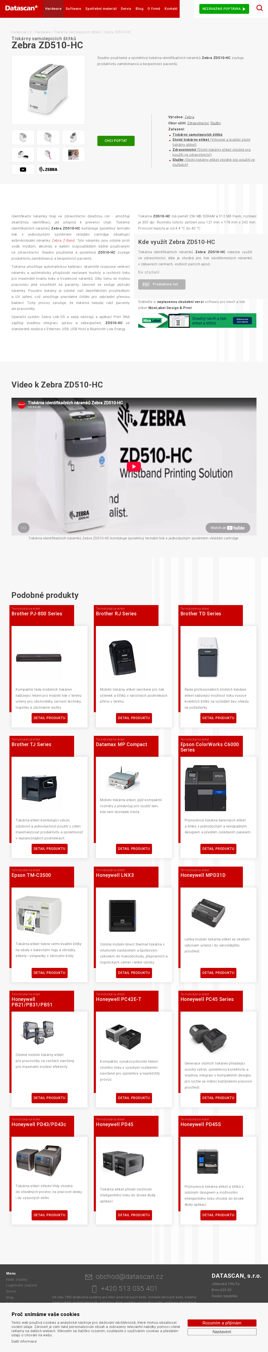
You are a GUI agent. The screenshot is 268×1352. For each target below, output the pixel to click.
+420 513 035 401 (129, 1288)
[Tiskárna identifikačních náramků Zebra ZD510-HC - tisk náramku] (48, 137)
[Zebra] (48, 169)
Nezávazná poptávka (221, 9)
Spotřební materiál (101, 9)
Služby (215, 123)
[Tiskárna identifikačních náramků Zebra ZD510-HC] (48, 90)
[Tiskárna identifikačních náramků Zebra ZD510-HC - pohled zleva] (73, 137)
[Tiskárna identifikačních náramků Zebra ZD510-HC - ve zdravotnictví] (73, 154)
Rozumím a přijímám (221, 1323)
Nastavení (222, 1331)
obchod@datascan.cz (129, 1276)
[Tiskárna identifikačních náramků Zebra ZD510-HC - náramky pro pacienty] (23, 154)
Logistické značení (21, 1285)
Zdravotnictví (198, 123)
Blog (139, 9)
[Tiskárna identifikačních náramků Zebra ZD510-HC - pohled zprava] (23, 137)
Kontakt (171, 9)
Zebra (189, 117)
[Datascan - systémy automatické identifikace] (21, 9)
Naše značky (16, 1279)
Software (73, 9)
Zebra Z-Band (63, 240)
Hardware (53, 9)
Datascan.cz (22, 32)
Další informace (24, 1341)
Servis (126, 9)
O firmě (154, 9)
